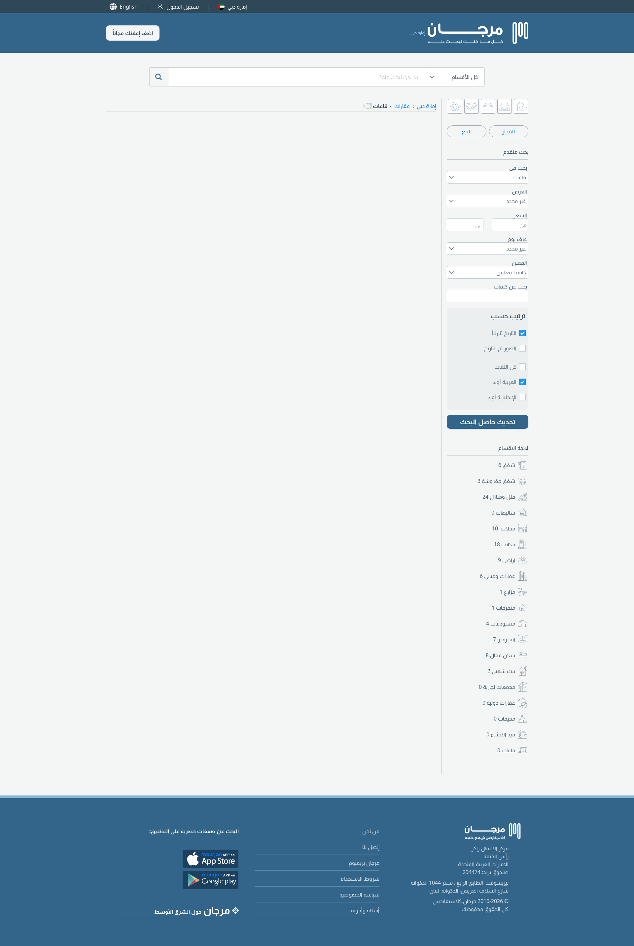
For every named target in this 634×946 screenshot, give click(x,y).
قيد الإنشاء (500, 734)
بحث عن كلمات (510, 286)
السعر (520, 215)
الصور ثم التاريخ (500, 348)
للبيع (467, 131)
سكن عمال (500, 655)
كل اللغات (505, 366)
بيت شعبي (501, 671)
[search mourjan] (159, 76)
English (129, 6)
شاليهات (503, 512)
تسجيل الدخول (182, 6)
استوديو (504, 639)
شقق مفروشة (496, 481)
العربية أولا (504, 382)
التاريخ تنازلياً (504, 333)
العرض (519, 191)
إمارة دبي (237, 6)
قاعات (506, 750)
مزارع (507, 591)
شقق (506, 465)
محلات (503, 528)
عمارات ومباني (497, 576)
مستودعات (500, 623)
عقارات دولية (498, 702)
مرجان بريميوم (364, 862)
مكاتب (504, 544)
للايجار (508, 131)
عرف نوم (517, 239)
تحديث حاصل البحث (487, 421)
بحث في (518, 167)
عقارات (402, 106)
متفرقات (503, 607)
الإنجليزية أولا (502, 397)
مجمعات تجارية (497, 687)
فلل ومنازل (498, 496)
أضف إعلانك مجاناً (133, 33)
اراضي (506, 560)
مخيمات (504, 718)
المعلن (519, 262)
